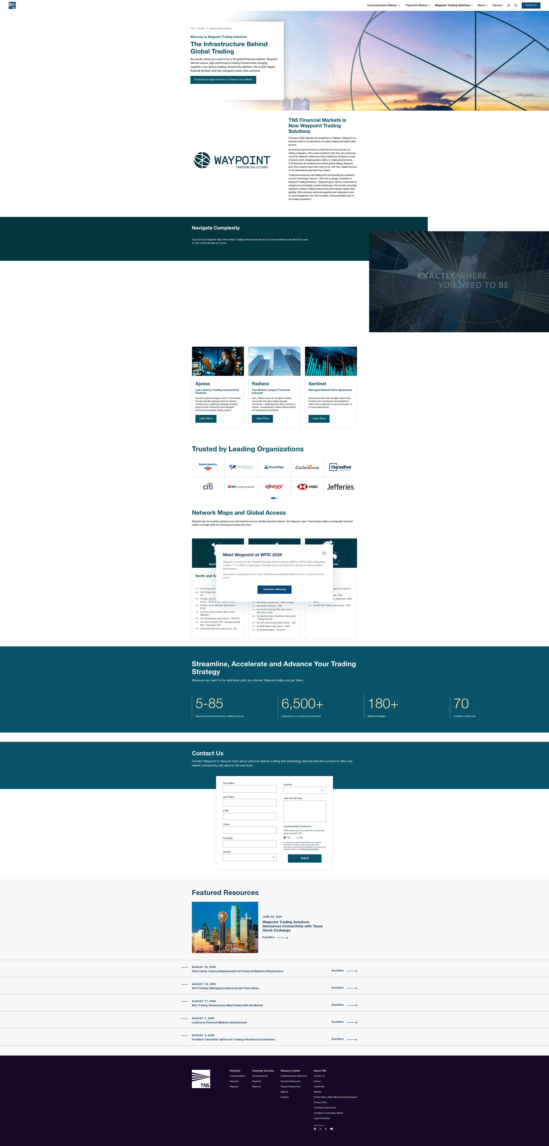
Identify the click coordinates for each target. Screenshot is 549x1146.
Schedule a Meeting (274, 590)
